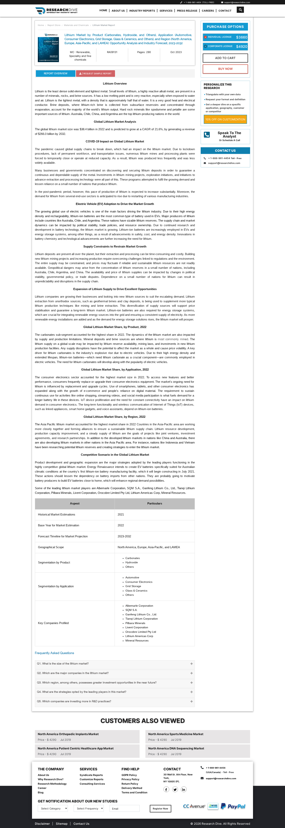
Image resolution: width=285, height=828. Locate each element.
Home (103, 10)
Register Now (160, 808)
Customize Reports (91, 779)
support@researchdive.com (236, 2)
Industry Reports (142, 10)
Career (42, 787)
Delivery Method (132, 787)
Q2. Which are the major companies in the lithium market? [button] (73, 673)
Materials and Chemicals (76, 25)
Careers (208, 10)
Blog (40, 792)
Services (166, 10)
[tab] (115, 664)
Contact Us (81, 823)
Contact (224, 10)
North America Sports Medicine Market (175, 734)
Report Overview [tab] (55, 73)
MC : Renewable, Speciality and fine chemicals (80, 56)
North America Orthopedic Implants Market (68, 734)
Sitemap (61, 823)
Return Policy (130, 783)
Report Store (54, 25)
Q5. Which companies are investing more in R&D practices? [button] (74, 701)
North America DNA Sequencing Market (176, 748)
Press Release (187, 10)
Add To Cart (225, 58)
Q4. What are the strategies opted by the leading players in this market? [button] (81, 692)
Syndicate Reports (91, 775)
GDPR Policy (129, 775)
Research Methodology (52, 783)
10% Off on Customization (225, 119)
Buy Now (225, 69)
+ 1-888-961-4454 (192, 2)
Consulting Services (92, 783)
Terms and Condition (134, 792)
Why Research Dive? (50, 779)
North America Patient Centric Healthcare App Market (76, 748)
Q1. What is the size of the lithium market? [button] (63, 664)
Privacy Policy (130, 779)
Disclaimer (42, 823)
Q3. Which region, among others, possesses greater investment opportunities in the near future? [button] (96, 683)
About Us (118, 10)
